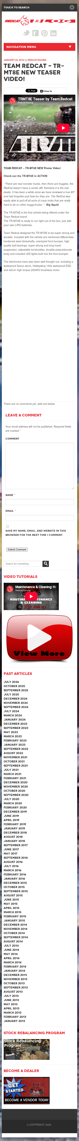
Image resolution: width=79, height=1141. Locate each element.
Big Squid (52, 204)
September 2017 (16, 845)
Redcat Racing (37, 60)
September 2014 (16, 937)
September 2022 (16, 749)
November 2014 (15, 929)
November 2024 (16, 703)
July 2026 (11, 682)
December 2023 (15, 723)
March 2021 (12, 774)
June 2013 (11, 1000)
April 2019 (11, 820)
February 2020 (15, 807)
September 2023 (16, 728)
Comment (12, 438)
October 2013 (14, 983)
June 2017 (11, 849)
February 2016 (15, 874)
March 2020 (13, 803)
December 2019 (15, 811)
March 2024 (13, 715)
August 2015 (13, 895)
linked (53, 33)
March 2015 (12, 912)
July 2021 (11, 770)
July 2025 (11, 694)
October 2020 (14, 790)
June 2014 (11, 950)
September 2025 (16, 690)
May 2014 (11, 954)
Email (10, 511)
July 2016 (11, 866)
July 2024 (11, 711)
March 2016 (12, 870)
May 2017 (10, 853)
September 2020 (16, 795)
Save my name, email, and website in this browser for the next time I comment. (36, 533)
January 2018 (14, 841)
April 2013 (11, 1008)
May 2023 (11, 732)
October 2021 (14, 761)
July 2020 (11, 799)
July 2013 (11, 996)
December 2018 (15, 832)
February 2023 (15, 740)
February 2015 (15, 916)
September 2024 (16, 707)
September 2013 (16, 987)
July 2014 (11, 945)
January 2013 (14, 1021)
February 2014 (15, 966)
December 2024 (15, 698)
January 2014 (14, 970)
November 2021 (15, 757)
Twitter (26, 32)
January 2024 (15, 719)
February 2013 (15, 1017)
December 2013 (15, 975)
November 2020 (16, 786)
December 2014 (15, 924)
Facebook (35, 33)
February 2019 (15, 824)
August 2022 (13, 753)
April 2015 (11, 908)
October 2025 (14, 686)
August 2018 (13, 837)
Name (9, 495)
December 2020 (16, 782)
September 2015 (16, 891)
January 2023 (14, 744)
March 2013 (12, 1012)
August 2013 (13, 991)
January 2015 (14, 920)
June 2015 (11, 899)
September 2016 (16, 857)
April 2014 (11, 958)
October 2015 (14, 887)
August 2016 (13, 862)
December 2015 (15, 883)
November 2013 (15, 979)
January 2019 (14, 828)
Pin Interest (44, 33)
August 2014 (13, 941)
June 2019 (11, 816)
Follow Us (47, 91)
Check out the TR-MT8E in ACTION (25, 176)
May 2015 (10, 903)
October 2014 (14, 933)
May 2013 (10, 1004)
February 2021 (15, 778)
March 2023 (13, 736)
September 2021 (16, 765)
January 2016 (14, 878)
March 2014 (12, 962)
